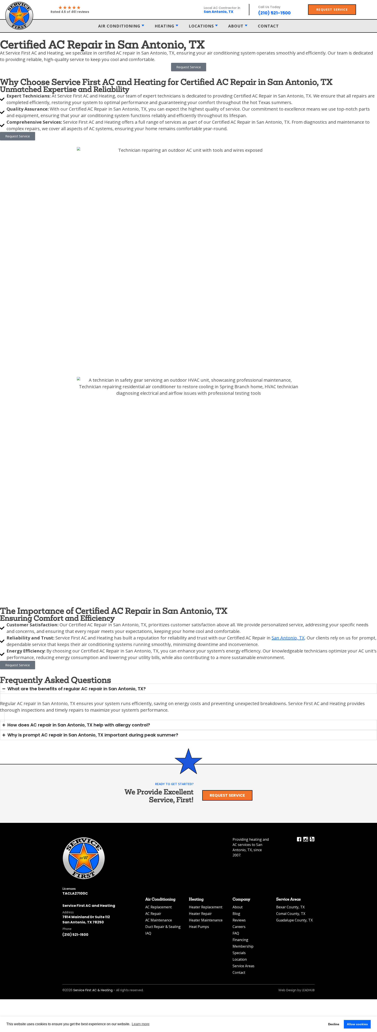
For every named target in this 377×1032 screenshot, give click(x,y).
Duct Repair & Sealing (163, 926)
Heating (164, 26)
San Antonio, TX (288, 638)
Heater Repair (200, 913)
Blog (236, 913)
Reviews (239, 920)
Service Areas (243, 966)
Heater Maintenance (206, 920)
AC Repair (153, 913)
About (235, 26)
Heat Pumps (199, 926)
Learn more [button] (140, 1024)
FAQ (236, 933)
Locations (201, 26)
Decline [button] (333, 1024)
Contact (268, 26)
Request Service (227, 795)
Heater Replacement (205, 907)
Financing (240, 939)
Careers (239, 926)
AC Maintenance (158, 920)
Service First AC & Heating (93, 990)
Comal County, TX (290, 913)
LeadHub (308, 990)
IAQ (148, 933)
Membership (243, 946)
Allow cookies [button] (357, 1024)
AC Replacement (158, 907)
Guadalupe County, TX (294, 920)
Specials (239, 952)
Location (240, 959)
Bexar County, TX (290, 907)
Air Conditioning (119, 26)
